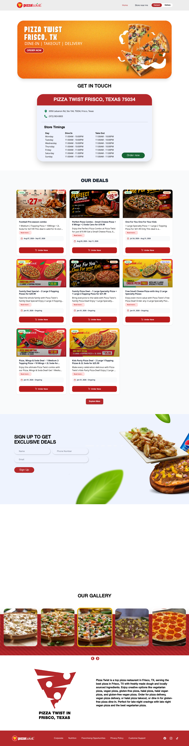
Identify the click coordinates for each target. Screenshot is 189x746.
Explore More (94, 401)
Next (97, 658)
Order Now (43, 250)
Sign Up (24, 470)
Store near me (141, 5)
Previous (92, 658)
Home (125, 5)
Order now (34, 50)
